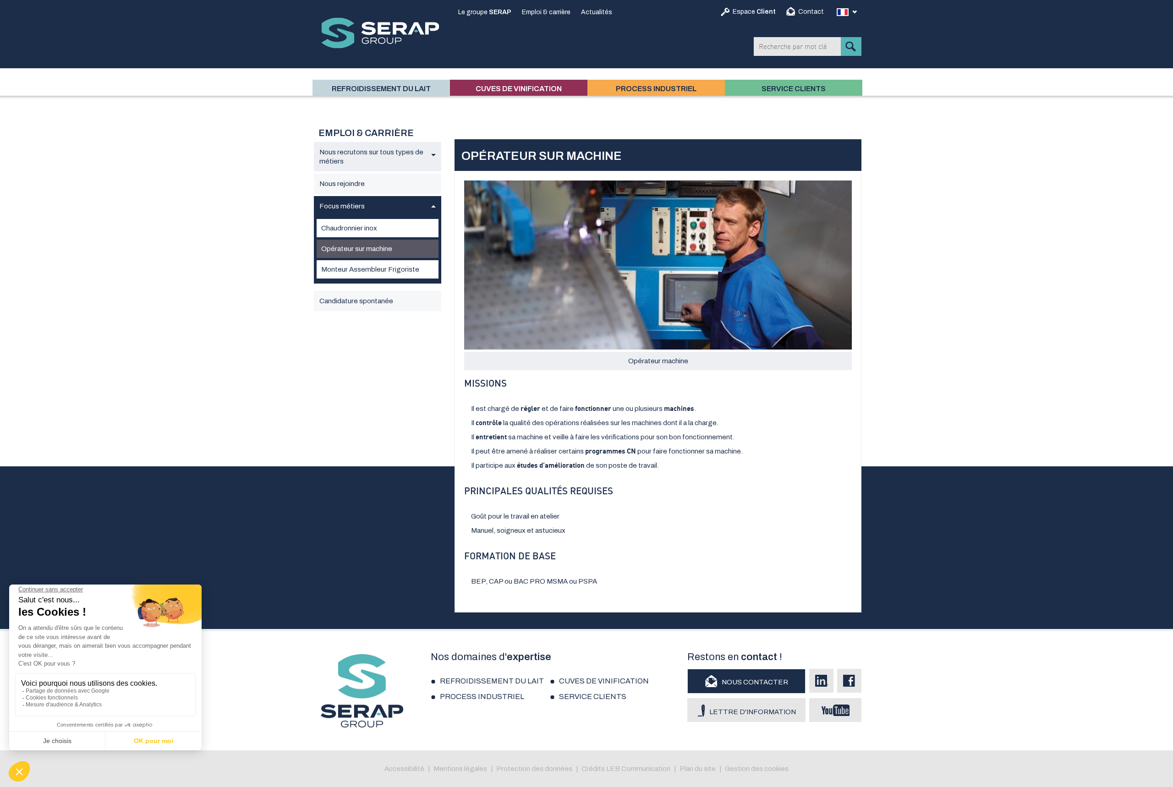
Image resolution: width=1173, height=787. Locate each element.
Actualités (596, 12)
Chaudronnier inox (349, 228)
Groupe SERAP (380, 33)
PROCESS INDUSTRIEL (656, 89)
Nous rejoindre (342, 183)
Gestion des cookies (757, 768)
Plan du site (698, 768)
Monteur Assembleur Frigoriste (370, 269)
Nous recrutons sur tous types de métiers (371, 156)
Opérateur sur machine (356, 248)
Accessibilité (404, 768)
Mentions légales (460, 768)
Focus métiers (342, 206)
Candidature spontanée (356, 301)
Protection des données (534, 768)
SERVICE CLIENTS (794, 89)
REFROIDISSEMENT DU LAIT (381, 89)
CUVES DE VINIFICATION (519, 89)
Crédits (593, 768)
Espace (754, 11)
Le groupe (484, 12)
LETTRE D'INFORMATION (752, 712)
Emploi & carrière (546, 12)
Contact (811, 11)
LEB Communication (638, 768)
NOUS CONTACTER (755, 682)
